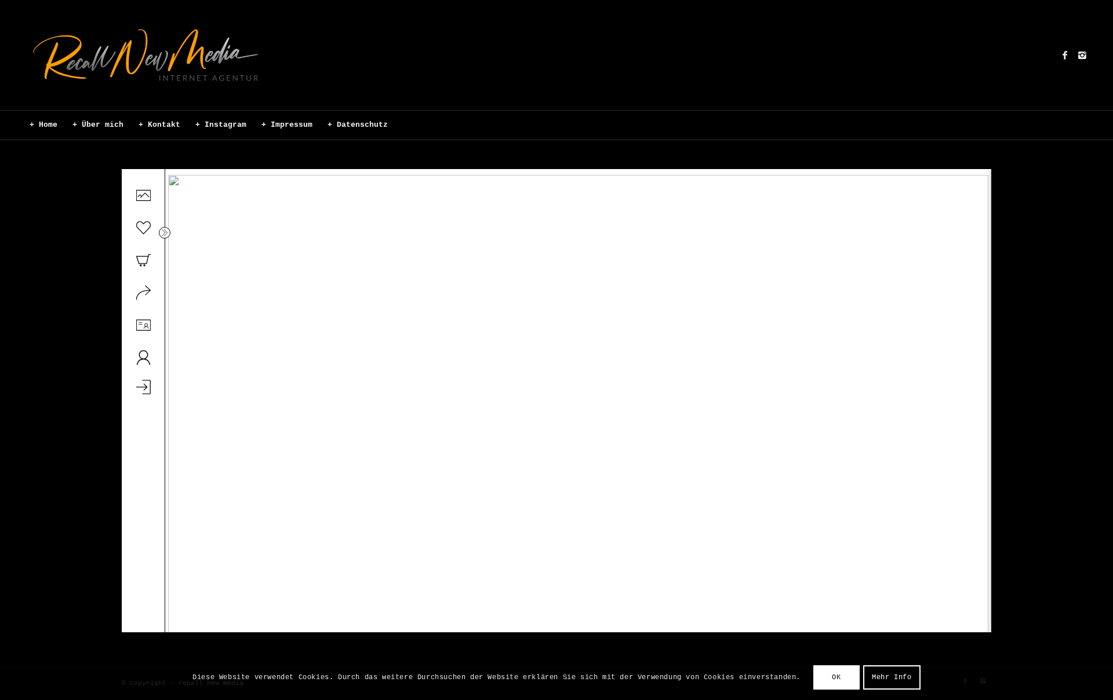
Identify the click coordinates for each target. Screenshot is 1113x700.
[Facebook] (1065, 55)
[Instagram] (1082, 55)
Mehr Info (891, 677)
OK (836, 677)
